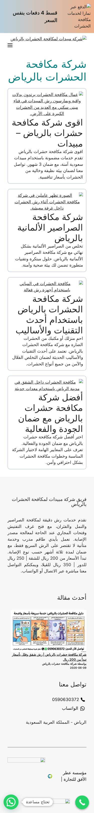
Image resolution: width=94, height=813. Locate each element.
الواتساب (70, 708)
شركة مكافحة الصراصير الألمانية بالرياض (50, 227)
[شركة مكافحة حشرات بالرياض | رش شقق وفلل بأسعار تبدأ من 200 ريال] (48, 631)
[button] (11, 801)
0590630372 (65, 699)
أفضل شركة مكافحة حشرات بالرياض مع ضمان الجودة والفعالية (50, 413)
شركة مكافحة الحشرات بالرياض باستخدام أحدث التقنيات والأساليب (49, 314)
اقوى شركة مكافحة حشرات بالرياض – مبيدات (47, 133)
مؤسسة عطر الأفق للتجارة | (73, 776)
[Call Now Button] (82, 802)
